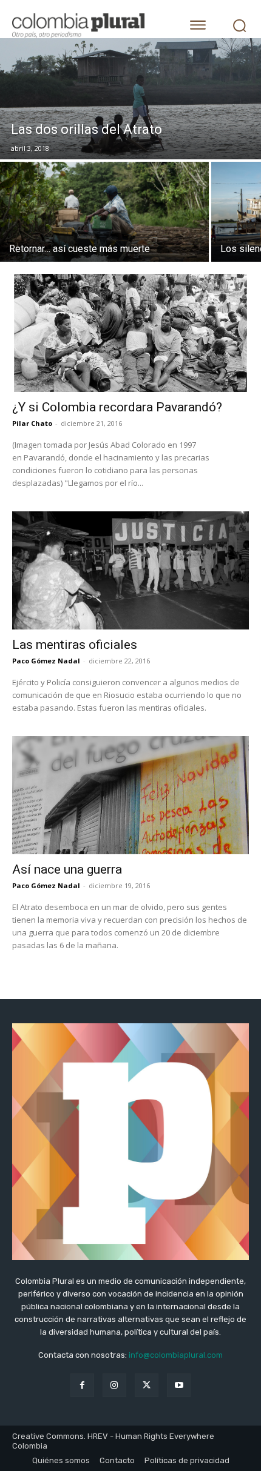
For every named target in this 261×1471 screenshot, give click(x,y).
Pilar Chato (32, 423)
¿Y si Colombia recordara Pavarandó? (117, 407)
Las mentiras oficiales (74, 644)
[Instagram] (114, 1385)
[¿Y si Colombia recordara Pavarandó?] (130, 333)
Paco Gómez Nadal (46, 660)
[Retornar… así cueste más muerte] (104, 212)
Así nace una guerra (67, 869)
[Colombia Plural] (88, 25)
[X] (146, 1385)
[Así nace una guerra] (130, 795)
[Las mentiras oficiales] (130, 570)
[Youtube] (179, 1385)
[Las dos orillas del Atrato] (130, 98)
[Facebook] (82, 1385)
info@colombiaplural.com (176, 1355)
